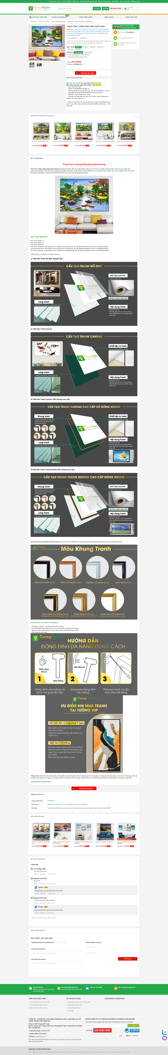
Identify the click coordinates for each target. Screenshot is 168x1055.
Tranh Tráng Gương (85, 17)
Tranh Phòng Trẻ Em (67, 1052)
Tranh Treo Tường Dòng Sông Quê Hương (79, 21)
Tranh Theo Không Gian (58, 21)
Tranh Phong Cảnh (78, 33)
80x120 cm (71, 49)
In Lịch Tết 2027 (66, 1)
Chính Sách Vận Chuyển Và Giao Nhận (78, 1002)
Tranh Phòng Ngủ (56, 1052)
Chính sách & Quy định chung (38, 1008)
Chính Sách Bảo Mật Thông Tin (39, 1005)
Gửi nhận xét (128, 959)
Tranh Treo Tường (54, 1)
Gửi (133, 1025)
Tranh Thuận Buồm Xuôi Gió (95, 1052)
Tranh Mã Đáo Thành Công (80, 1052)
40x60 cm (78, 47)
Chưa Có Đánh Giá (72, 38)
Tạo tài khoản (126, 1)
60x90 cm (92, 47)
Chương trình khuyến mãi (89, 1)
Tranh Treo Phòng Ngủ (74, 31)
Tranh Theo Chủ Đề (87, 31)
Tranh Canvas (109, 17)
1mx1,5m (78, 49)
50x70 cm (85, 47)
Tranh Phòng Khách (46, 1052)
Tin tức (77, 1)
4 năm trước (51, 874)
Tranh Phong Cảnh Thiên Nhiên (94, 33)
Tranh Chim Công (107, 1052)
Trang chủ (33, 21)
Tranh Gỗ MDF (78, 52)
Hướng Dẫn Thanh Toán (74, 1005)
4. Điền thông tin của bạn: (93, 942)
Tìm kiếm (97, 8)
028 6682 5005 (115, 8)
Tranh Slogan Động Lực (59, 17)
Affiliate (116, 1)
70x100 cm (100, 47)
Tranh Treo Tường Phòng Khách (98, 29)
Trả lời (36, 874)
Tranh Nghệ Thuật (99, 31)
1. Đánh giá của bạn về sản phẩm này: (42, 942)
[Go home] (39, 8)
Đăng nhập (136, 1)
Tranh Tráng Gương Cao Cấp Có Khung (78, 54)
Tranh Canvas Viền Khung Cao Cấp (77, 57)
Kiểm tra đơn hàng (105, 1)
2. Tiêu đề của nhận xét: (38, 949)
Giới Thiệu (70, 1011)
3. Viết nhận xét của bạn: (38, 959)
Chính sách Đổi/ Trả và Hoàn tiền (39, 1002)
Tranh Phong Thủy (131, 17)
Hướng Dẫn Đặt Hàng (73, 1008)
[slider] (60, 943)
